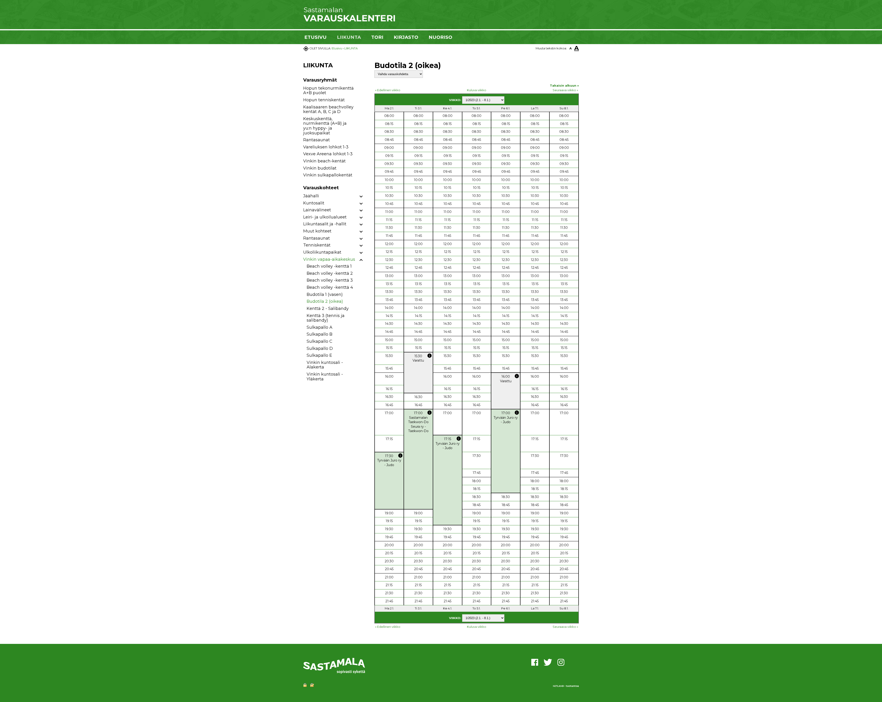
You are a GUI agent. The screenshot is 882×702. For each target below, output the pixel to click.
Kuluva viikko (476, 90)
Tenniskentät (317, 245)
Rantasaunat (316, 139)
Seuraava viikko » (565, 90)
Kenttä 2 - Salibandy (328, 308)
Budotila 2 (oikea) (325, 301)
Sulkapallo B (319, 334)
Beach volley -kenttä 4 (330, 287)
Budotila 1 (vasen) (325, 294)
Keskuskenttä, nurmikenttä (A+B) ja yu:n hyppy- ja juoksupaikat (325, 126)
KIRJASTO (406, 37)
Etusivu (337, 48)
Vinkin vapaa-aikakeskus (329, 259)
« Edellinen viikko (387, 90)
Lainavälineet (317, 209)
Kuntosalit (313, 203)
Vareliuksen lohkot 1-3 (325, 147)
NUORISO (440, 37)
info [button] (429, 355)
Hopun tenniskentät (324, 99)
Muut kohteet (317, 231)
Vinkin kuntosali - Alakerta (325, 365)
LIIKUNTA (349, 37)
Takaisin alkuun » (564, 85)
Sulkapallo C (319, 341)
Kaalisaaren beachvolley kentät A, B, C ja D (328, 109)
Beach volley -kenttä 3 (330, 280)
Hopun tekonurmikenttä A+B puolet (328, 91)
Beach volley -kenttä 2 (330, 273)
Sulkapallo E (319, 355)
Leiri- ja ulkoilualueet (325, 217)
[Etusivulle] (349, 21)
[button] (361, 197)
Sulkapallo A (319, 327)
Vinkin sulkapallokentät (327, 175)
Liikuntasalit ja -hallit (324, 223)
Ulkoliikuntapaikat (322, 252)
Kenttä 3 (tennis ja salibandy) (326, 318)
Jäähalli (311, 195)
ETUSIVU (315, 37)
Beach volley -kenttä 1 (329, 266)
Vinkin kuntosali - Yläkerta (325, 377)
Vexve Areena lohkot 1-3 (328, 153)
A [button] (570, 48)
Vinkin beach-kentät (324, 161)
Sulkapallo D (320, 348)
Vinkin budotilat (319, 168)
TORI (377, 37)
